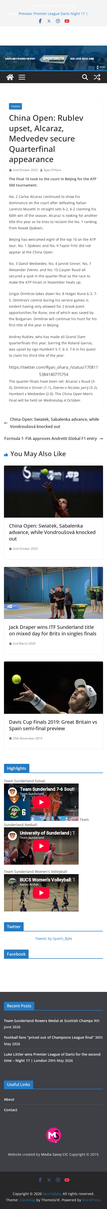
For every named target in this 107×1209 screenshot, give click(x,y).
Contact (10, 1109)
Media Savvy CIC (54, 1154)
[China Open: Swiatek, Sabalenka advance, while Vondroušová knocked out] (53, 469)
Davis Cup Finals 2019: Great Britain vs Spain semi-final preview (53, 725)
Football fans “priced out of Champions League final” (49, 1037)
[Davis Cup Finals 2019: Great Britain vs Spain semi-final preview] (53, 665)
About (9, 1099)
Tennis (15, 106)
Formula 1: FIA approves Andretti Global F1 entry (50, 438)
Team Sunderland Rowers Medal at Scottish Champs (48, 1020)
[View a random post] (97, 77)
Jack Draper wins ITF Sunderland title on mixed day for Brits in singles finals (53, 630)
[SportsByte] (10, 77)
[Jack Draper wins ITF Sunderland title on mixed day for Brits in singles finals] (53, 570)
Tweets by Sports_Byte (53, 938)
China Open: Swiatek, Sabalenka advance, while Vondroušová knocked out (54, 423)
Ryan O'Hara (52, 170)
